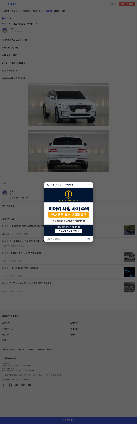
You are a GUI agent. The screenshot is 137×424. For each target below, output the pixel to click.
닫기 (88, 239)
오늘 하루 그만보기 (54, 239)
